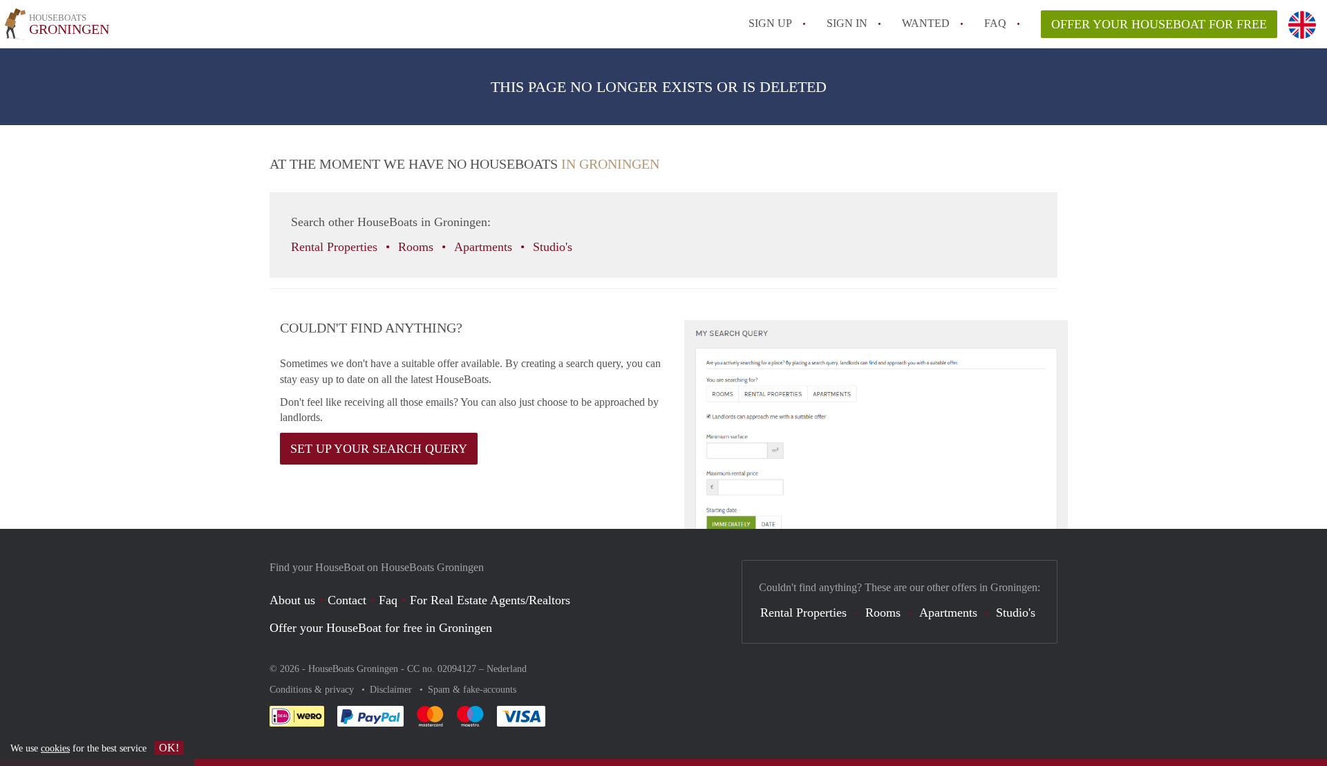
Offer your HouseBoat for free (1159, 24)
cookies (55, 748)
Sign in (847, 23)
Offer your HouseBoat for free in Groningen (381, 628)
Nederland (507, 669)
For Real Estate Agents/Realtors (490, 600)
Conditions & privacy (313, 689)
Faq (388, 600)
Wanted (926, 23)
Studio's (554, 247)
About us (292, 600)
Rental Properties (336, 247)
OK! (169, 748)
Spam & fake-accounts (472, 689)
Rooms (417, 247)
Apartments (485, 247)
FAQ (995, 23)
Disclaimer (392, 689)
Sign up (770, 23)
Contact (347, 600)
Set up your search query (378, 449)
